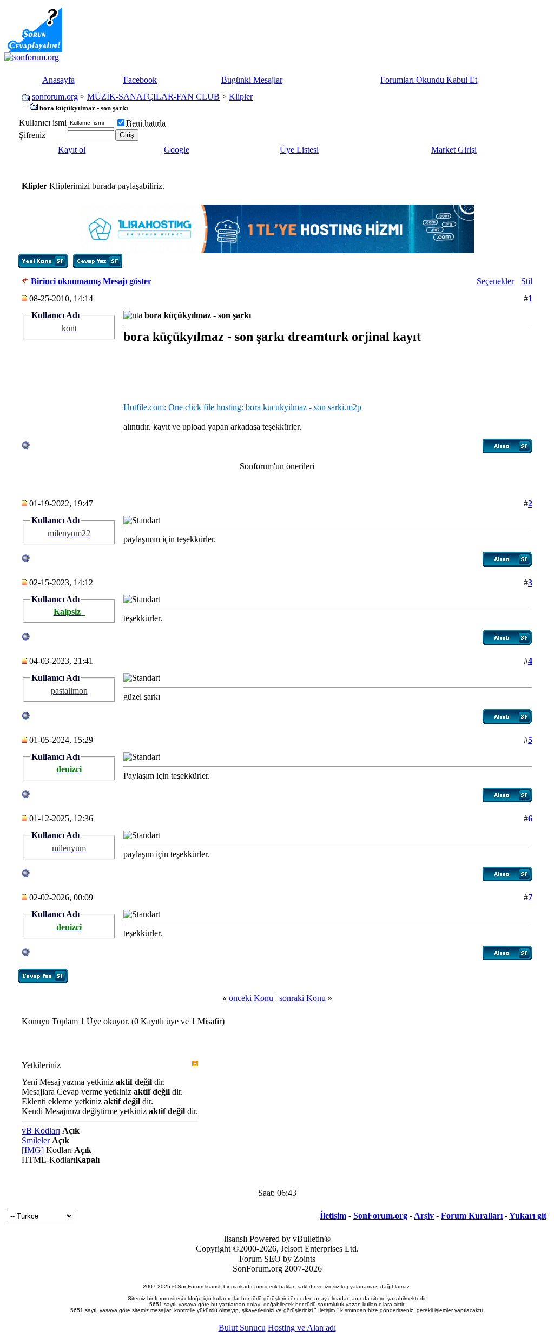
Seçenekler (495, 281)
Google (176, 149)
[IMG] (33, 1150)
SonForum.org (380, 1215)
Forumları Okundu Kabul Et (428, 79)
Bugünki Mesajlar (251, 79)
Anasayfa (58, 79)
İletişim (333, 1215)
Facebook (140, 79)
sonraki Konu (302, 998)
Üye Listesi (299, 149)
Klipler (241, 96)
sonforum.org (55, 96)
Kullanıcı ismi (43, 122)
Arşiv (424, 1215)
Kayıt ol (71, 149)
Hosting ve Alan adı (302, 1327)
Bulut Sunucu (242, 1327)
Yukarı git (527, 1215)
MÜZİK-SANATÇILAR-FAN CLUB (153, 96)
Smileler (36, 1140)
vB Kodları (41, 1130)
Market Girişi (454, 149)
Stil (526, 281)
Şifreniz (32, 135)
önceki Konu (251, 998)
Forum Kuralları (472, 1215)
